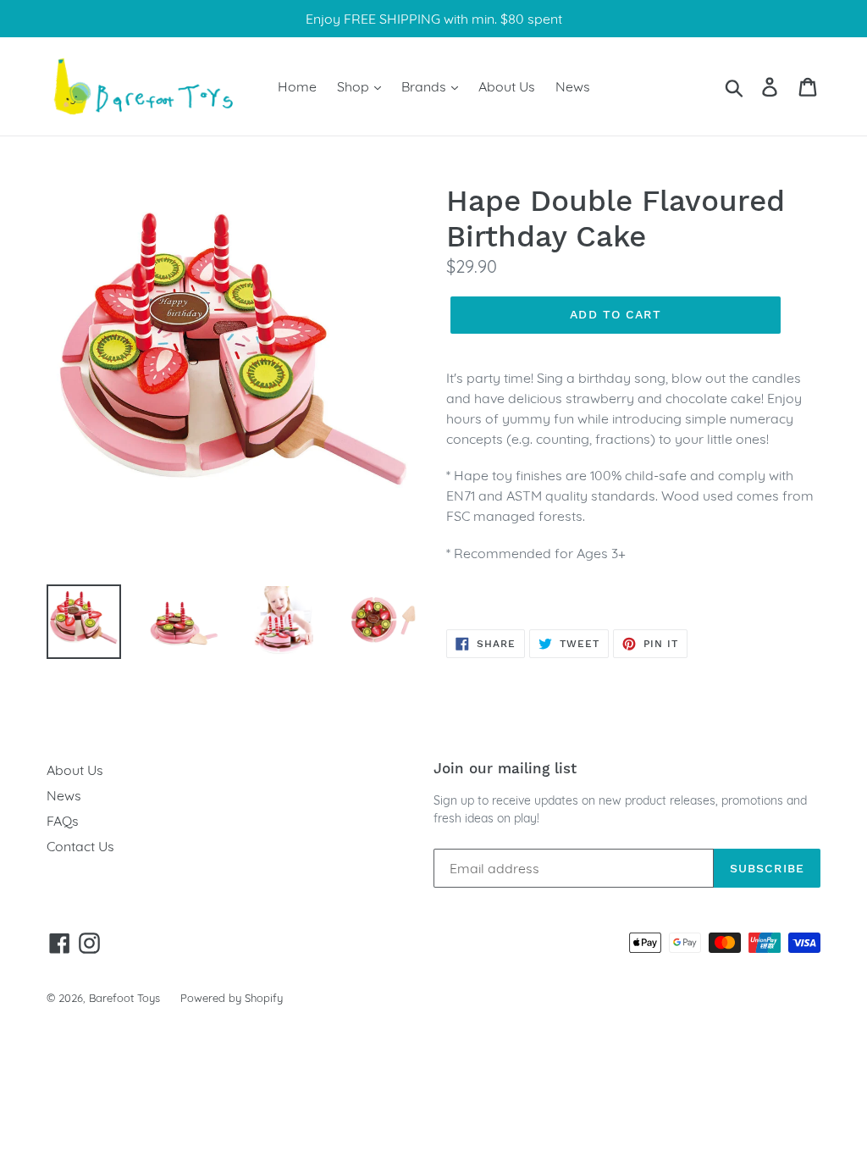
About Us (506, 86)
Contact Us (80, 846)
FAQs (63, 820)
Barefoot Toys (124, 998)
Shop (355, 86)
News (572, 86)
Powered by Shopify (231, 998)
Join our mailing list (505, 768)
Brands (425, 86)
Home (297, 86)
